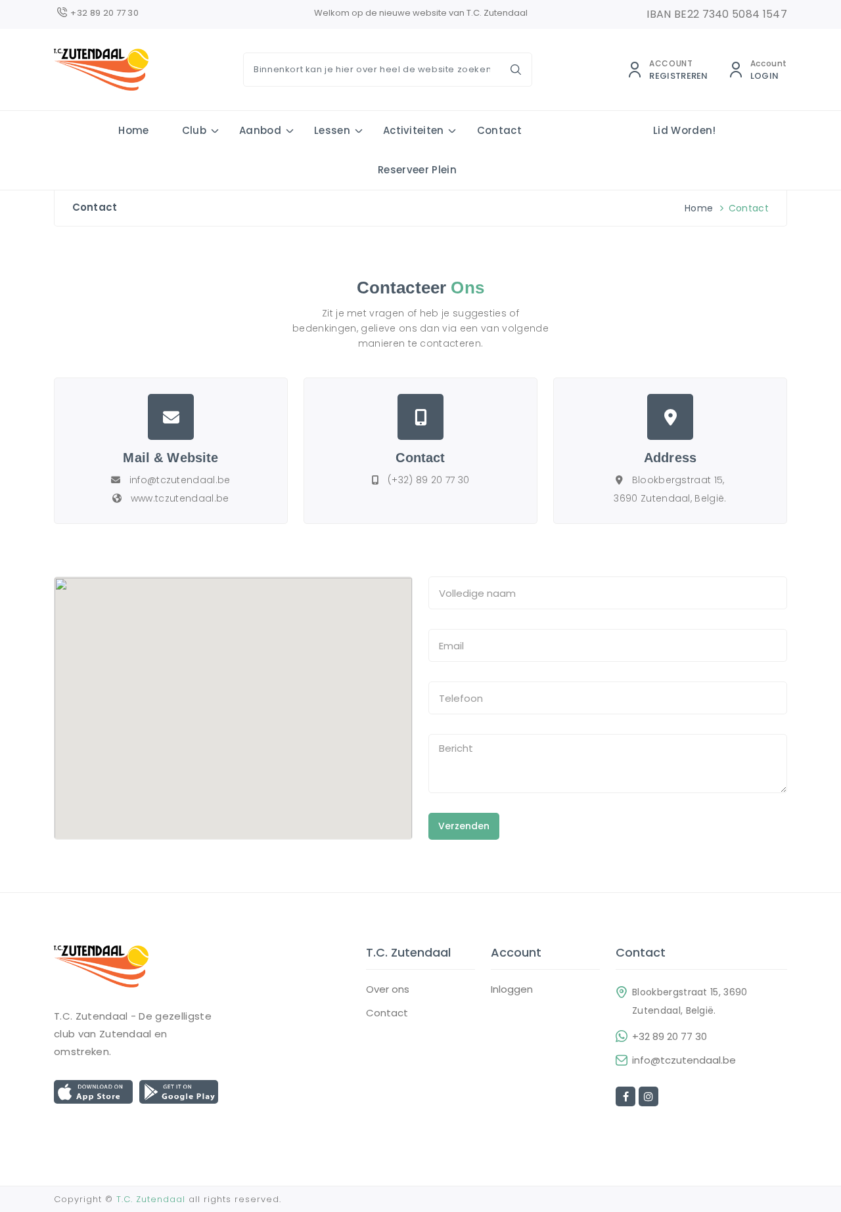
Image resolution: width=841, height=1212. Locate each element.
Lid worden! (684, 130)
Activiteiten (413, 130)
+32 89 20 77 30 (669, 1036)
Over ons (387, 989)
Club (194, 130)
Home (133, 130)
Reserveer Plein (417, 170)
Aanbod (260, 130)
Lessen (332, 130)
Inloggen (512, 989)
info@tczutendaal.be (684, 1060)
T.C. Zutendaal (150, 1199)
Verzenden (463, 826)
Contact (499, 130)
